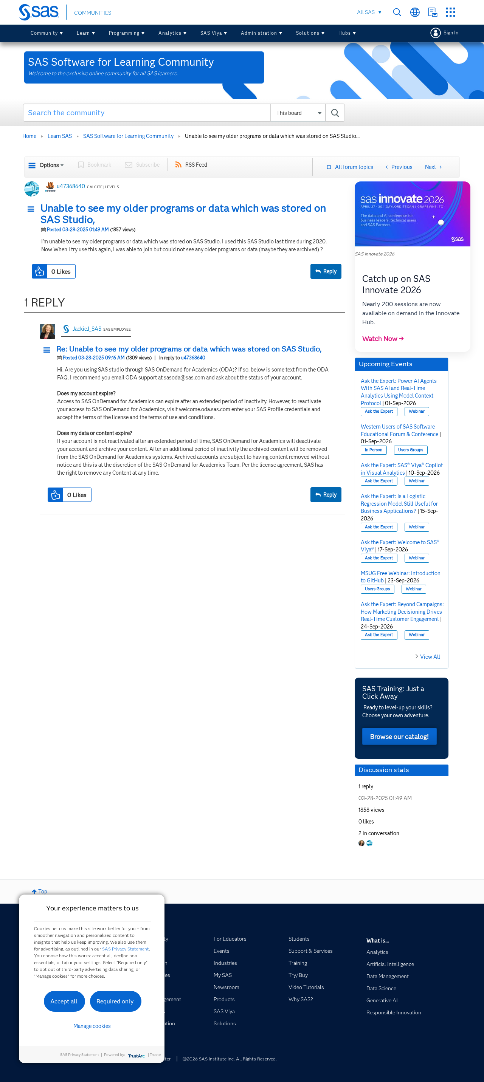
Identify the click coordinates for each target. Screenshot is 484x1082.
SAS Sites (450, 12)
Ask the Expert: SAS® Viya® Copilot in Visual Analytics (402, 469)
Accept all (64, 1001)
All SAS (366, 12)
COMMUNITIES (92, 12)
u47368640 (71, 186)
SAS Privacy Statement (125, 949)
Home (29, 136)
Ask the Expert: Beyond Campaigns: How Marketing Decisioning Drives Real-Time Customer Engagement (402, 611)
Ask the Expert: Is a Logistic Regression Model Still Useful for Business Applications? (399, 503)
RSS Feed (196, 164)
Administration (259, 33)
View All (430, 656)
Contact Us (432, 12)
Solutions (308, 33)
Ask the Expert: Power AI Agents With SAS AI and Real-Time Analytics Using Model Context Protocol (399, 392)
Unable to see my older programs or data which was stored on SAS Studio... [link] (272, 136)
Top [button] (42, 891)
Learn (83, 33)
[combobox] (184, 113)
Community (44, 33)
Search (397, 12)
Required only (115, 1001)
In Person (373, 449)
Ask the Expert (379, 411)
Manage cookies (92, 1026)
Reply (330, 271)
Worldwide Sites (415, 12)
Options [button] (49, 165)
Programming (124, 33)
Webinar (417, 411)
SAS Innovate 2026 (374, 254)
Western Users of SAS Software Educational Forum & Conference (399, 430)
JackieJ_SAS (87, 328)
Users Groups (410, 449)
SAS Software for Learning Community (128, 136)
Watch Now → (383, 338)
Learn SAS (60, 136)
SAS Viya (211, 33)
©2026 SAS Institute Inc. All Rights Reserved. (230, 1059)
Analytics (170, 33)
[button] (33, 209)
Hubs (344, 33)
